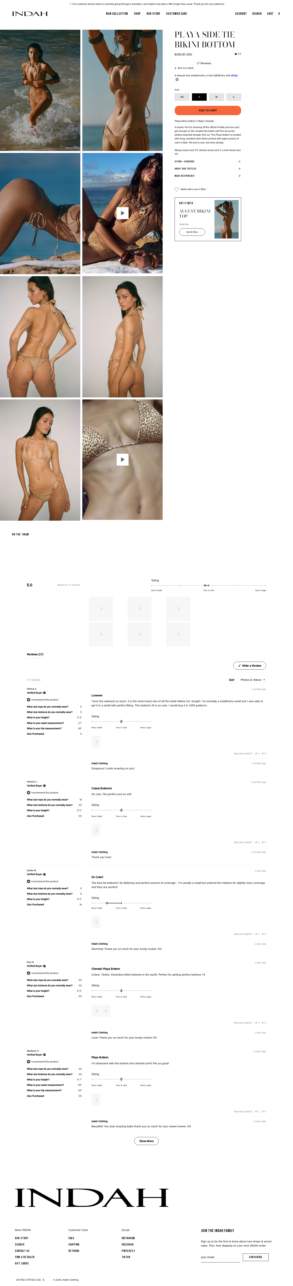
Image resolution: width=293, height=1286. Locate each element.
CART (274, 15)
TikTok (126, 1257)
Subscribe (259, 1258)
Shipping (74, 1245)
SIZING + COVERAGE (185, 161)
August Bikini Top (195, 213)
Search (19, 1245)
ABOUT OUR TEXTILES (186, 168)
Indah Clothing (70, 1279)
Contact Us (22, 1251)
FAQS (71, 1238)
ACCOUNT (241, 15)
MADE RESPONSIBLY (185, 175)
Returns (74, 1251)
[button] (101, 609)
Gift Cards (22, 1263)
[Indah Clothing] (30, 14)
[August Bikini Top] (226, 219)
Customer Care (78, 1230)
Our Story (21, 1238)
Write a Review (253, 667)
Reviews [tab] (35, 655)
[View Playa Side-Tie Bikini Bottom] (122, 213)
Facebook (128, 1245)
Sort (232, 679)
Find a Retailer (25, 1257)
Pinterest (128, 1251)
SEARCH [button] (258, 15)
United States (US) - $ (30, 1279)
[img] (238, 54)
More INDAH (23, 1230)
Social (125, 1230)
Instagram (128, 1238)
